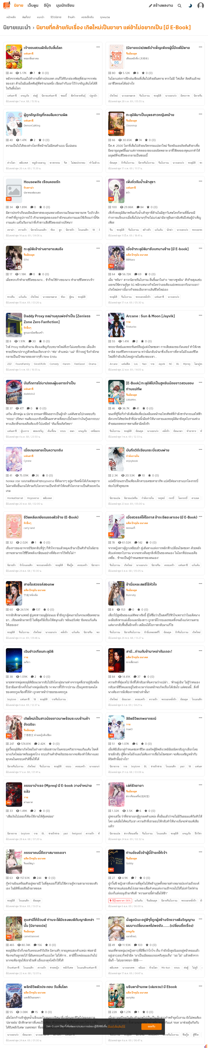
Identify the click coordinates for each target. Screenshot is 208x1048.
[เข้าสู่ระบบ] (201, 6)
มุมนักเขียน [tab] (65, 6)
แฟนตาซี (28, 53)
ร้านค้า (71, 17)
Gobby (129, 863)
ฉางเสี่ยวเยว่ (132, 662)
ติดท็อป (26, 17)
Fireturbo (131, 326)
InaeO (129, 729)
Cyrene (27, 461)
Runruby (131, 595)
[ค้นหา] (180, 6)
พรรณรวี (130, 528)
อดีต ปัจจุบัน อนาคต (137, 255)
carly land (29, 528)
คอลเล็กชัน (87, 17)
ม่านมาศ (28, 802)
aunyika (130, 997)
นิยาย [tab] (18, 6)
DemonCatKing (32, 125)
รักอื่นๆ (27, 327)
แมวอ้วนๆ (131, 936)
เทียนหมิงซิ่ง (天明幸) (137, 58)
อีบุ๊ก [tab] (47, 6)
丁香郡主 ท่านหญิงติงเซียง (37, 735)
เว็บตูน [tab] (33, 6)
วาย (128, 322)
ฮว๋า (128, 192)
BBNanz (130, 259)
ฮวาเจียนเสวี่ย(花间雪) (138, 796)
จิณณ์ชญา (29, 863)
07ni (26, 259)
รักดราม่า (29, 187)
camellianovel (31, 936)
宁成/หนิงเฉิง (31, 595)
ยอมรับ (151, 1026)
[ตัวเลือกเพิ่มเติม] (98, 47)
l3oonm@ (131, 125)
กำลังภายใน (132, 456)
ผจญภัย (130, 931)
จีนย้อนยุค (131, 53)
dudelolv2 (29, 393)
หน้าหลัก (11, 17)
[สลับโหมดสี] (190, 6)
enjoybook (132, 461)
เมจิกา (27, 662)
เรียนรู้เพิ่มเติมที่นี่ (116, 1026)
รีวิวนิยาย (56, 17)
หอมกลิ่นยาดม (31, 58)
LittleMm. (131, 399)
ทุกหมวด (105, 17)
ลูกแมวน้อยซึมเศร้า (33, 332)
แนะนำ (40, 17)
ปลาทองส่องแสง (32, 192)
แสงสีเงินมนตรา (32, 997)
